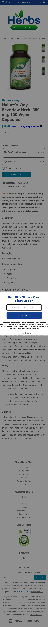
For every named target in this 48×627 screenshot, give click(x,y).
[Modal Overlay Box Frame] (24, 313)
